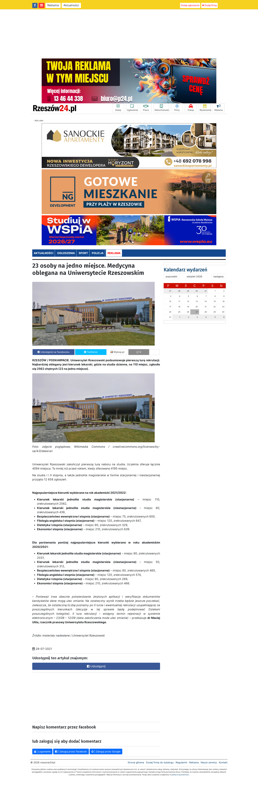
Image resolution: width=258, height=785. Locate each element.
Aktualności (71, 5)
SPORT (83, 253)
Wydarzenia (205, 110)
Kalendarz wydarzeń (185, 270)
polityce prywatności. (180, 774)
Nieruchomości (162, 110)
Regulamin (181, 762)
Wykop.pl (118, 351)
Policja (191, 110)
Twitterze (91, 351)
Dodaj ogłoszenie (190, 5)
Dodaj (118, 110)
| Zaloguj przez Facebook (72, 751)
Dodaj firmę (210, 5)
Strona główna (136, 762)
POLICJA (97, 253)
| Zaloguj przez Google (107, 751)
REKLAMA (114, 253)
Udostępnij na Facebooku (54, 351)
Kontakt (223, 762)
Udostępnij (97, 666)
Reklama (53, 5)
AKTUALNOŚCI (43, 253)
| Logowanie (43, 751)
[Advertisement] (129, 34)
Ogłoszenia (132, 110)
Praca (146, 110)
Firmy (177, 110)
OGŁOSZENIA (66, 253)
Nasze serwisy (209, 762)
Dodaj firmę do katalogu (160, 762)
